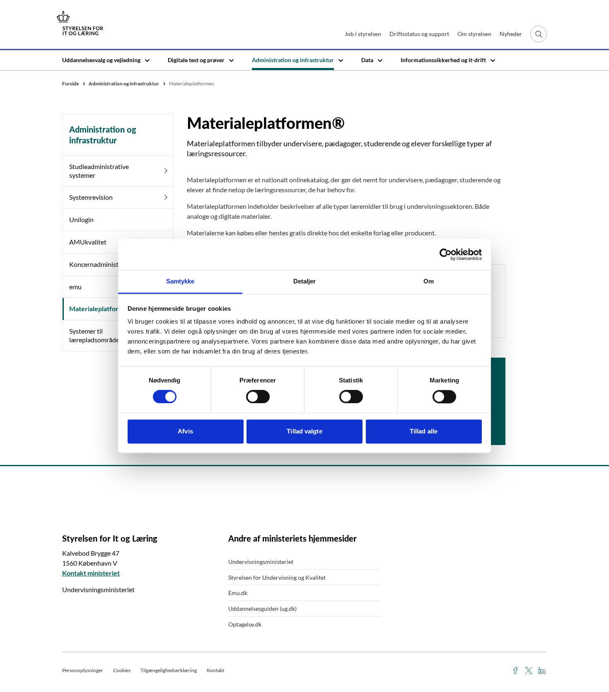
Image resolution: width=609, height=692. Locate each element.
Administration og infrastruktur (293, 59)
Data (367, 59)
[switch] (258, 397)
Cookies (121, 670)
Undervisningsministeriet (260, 561)
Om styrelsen (474, 33)
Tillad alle (423, 431)
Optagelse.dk (244, 624)
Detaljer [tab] (304, 281)
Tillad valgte (304, 431)
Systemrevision (91, 197)
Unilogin (81, 219)
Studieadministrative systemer (99, 170)
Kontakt (215, 670)
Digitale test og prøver (196, 59)
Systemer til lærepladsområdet (95, 335)
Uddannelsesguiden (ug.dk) (262, 608)
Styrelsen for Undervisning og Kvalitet (277, 577)
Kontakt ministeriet (91, 573)
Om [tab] (428, 281)
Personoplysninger (82, 670)
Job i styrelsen (363, 33)
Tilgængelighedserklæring (168, 670)
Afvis (185, 431)
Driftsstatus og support (419, 33)
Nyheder (511, 33)
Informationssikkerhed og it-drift (443, 59)
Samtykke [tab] (180, 281)
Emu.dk (237, 592)
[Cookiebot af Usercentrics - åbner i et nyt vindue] (445, 254)
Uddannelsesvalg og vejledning (101, 59)
